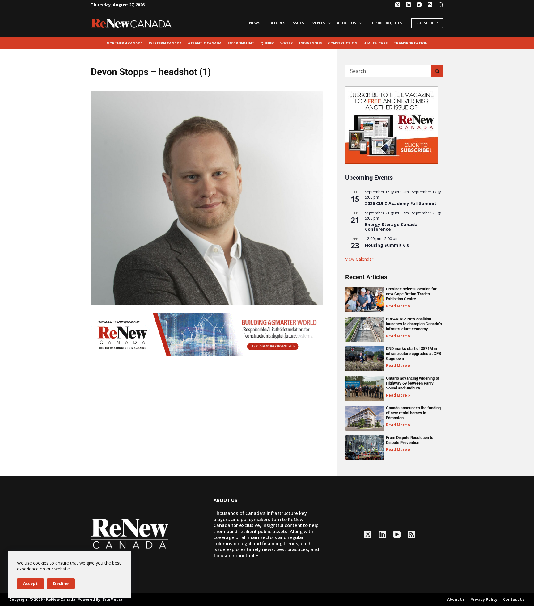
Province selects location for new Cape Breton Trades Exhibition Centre (411, 294)
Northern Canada (125, 43)
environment (241, 43)
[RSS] (430, 4)
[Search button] (437, 71)
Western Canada (165, 43)
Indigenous (310, 43)
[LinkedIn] (408, 4)
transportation (411, 43)
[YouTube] (419, 4)
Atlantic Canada (205, 43)
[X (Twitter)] (397, 4)
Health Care (375, 43)
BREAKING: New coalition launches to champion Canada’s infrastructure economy (414, 324)
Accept (30, 583)
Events (317, 23)
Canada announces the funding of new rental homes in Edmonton (413, 413)
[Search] (441, 4)
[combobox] (388, 71)
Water (286, 43)
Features (275, 23)
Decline (61, 583)
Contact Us (514, 599)
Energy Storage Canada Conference (391, 226)
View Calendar (359, 259)
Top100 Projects (385, 23)
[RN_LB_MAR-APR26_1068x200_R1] (207, 333)
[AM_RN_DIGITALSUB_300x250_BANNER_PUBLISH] (391, 124)
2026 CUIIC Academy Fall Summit (400, 203)
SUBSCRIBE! (427, 23)
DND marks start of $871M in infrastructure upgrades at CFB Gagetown (413, 353)
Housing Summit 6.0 (387, 245)
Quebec (267, 43)
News (254, 23)
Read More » (398, 306)
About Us (346, 23)
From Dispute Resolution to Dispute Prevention (409, 440)
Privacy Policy (484, 599)
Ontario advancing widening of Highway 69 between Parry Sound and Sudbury (412, 383)
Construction (342, 43)
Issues (297, 23)
